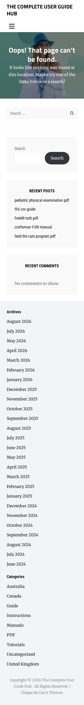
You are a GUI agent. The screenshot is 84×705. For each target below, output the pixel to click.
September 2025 (22, 418)
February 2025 (20, 486)
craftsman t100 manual (33, 227)
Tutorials (16, 644)
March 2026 (18, 360)
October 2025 (20, 408)
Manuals (15, 625)
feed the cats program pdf (35, 236)
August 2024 (19, 544)
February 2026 (21, 370)
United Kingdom (23, 664)
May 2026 (16, 340)
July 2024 (16, 554)
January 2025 (19, 496)
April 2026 (17, 350)
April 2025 (17, 467)
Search (20, 148)
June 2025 (16, 447)
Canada (14, 596)
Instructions (19, 615)
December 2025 (22, 389)
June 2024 (16, 564)
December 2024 (22, 505)
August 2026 (19, 321)
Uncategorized (21, 654)
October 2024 (20, 525)
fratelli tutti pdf (26, 218)
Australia (16, 586)
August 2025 (19, 428)
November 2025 (22, 399)
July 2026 (16, 331)
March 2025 (18, 476)
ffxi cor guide (25, 209)
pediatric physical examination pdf (42, 200)
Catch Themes (51, 692)
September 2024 (22, 534)
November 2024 (22, 515)
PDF (11, 634)
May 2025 (16, 457)
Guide (12, 605)
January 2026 (19, 379)
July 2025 (16, 437)
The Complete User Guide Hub (40, 9)
